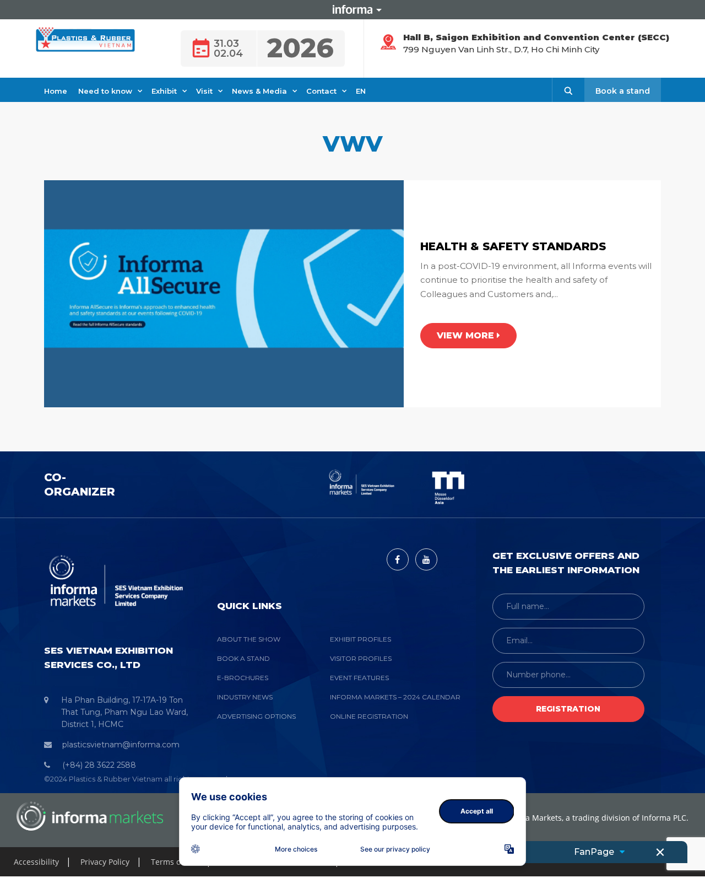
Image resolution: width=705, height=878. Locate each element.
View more (467, 335)
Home (55, 91)
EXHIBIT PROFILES (360, 639)
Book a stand (622, 91)
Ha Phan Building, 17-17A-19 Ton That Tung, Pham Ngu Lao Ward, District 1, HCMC (124, 712)
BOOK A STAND (243, 658)
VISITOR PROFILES (361, 658)
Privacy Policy (104, 862)
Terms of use (175, 862)
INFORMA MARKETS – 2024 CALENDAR (395, 697)
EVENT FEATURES (359, 678)
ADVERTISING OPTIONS (256, 716)
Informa (352, 9)
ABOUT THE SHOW (248, 639)
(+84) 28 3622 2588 (99, 765)
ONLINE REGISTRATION (369, 716)
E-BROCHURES (242, 678)
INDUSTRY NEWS (245, 697)
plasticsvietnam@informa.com (121, 745)
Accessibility (36, 862)
